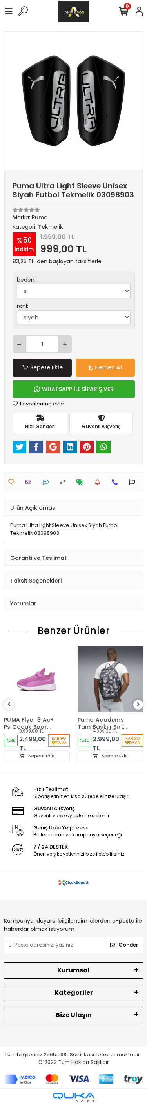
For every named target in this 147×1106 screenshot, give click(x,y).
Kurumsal (73, 970)
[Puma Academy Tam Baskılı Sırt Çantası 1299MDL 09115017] (110, 679)
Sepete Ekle (46, 367)
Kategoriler (73, 992)
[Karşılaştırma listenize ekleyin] (65, 482)
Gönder (128, 945)
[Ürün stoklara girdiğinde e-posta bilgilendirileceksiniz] (99, 482)
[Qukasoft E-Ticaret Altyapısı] (73, 1097)
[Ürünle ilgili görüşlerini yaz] (47, 482)
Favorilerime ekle (41, 403)
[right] (138, 704)
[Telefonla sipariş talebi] (116, 482)
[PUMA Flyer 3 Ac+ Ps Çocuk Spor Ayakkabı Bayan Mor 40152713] (37, 679)
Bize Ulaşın (74, 1014)
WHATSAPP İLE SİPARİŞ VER (78, 389)
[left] (9, 704)
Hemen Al (108, 367)
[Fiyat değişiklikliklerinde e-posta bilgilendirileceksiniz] (82, 482)
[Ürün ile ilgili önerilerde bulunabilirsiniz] (134, 482)
